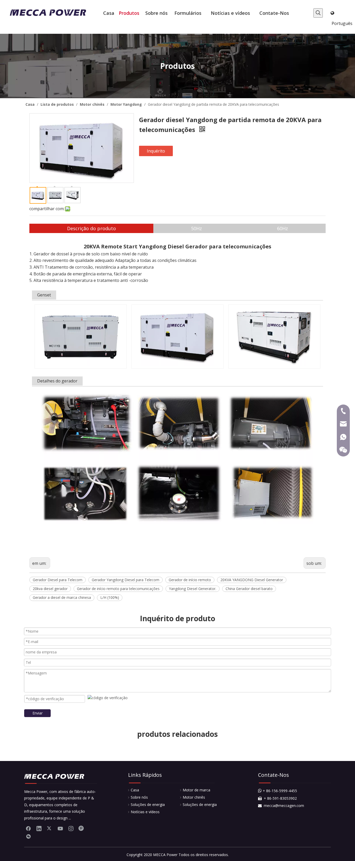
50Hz (196, 228)
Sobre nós (139, 797)
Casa (135, 789)
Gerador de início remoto (190, 579)
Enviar (37, 713)
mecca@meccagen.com (281, 805)
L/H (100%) (109, 597)
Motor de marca (196, 789)
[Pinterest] (81, 828)
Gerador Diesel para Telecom (57, 579)
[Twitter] (49, 828)
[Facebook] (28, 828)
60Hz (282, 228)
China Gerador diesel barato (249, 588)
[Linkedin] (39, 828)
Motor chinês (194, 797)
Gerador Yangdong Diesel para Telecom (125, 579)
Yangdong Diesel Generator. (192, 588)
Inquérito (156, 151)
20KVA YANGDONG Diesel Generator (251, 579)
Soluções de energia (148, 804)
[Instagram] (71, 828)
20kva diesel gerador (50, 588)
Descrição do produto (91, 228)
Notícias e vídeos (145, 811)
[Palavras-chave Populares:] (318, 13)
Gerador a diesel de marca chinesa (62, 597)
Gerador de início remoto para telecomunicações (118, 588)
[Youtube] (60, 828)
